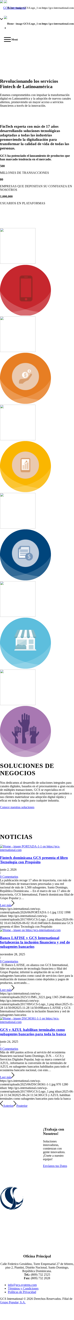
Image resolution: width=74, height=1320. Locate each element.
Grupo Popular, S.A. (13, 1302)
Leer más (5, 905)
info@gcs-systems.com (22, 1285)
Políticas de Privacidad (22, 1292)
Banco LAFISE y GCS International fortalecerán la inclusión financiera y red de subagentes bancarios (35, 942)
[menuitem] (9, 40)
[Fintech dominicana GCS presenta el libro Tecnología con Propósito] (37, 850)
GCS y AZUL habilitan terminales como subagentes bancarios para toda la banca (33, 1032)
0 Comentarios (9, 876)
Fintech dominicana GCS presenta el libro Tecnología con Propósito (34, 860)
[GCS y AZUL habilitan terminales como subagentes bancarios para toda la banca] (37, 1022)
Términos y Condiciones (23, 1288)
